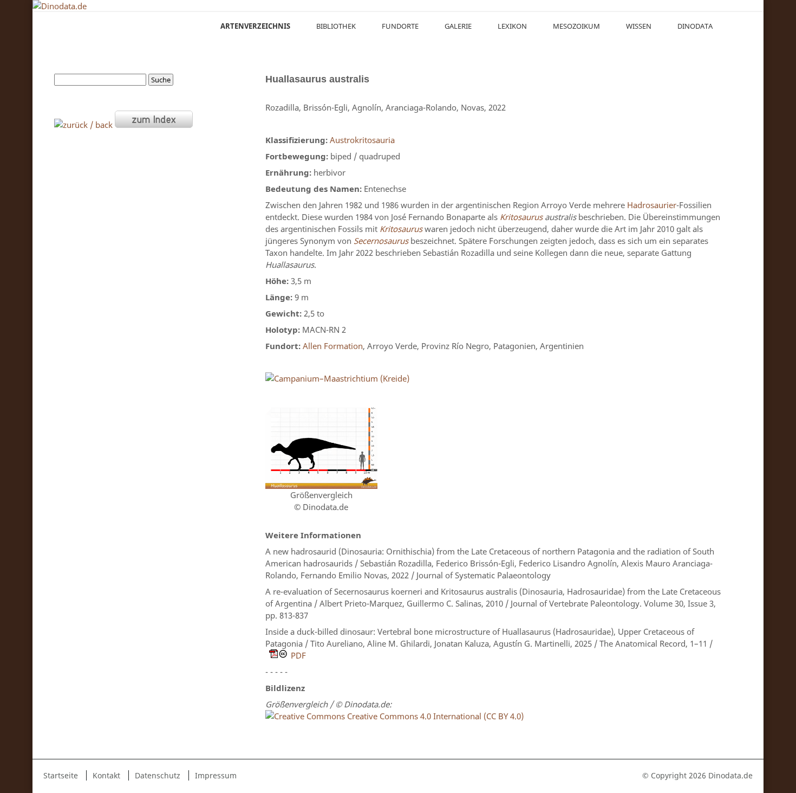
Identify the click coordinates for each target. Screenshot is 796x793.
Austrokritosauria (362, 139)
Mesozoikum (576, 26)
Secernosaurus (381, 240)
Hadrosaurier (651, 204)
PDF (298, 655)
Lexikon (512, 26)
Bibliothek (336, 26)
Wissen (638, 26)
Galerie (458, 26)
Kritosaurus (521, 216)
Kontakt (106, 775)
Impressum (216, 775)
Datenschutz (157, 775)
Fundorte (400, 26)
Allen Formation (333, 345)
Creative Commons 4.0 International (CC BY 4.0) (434, 716)
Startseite (60, 775)
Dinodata (695, 26)
